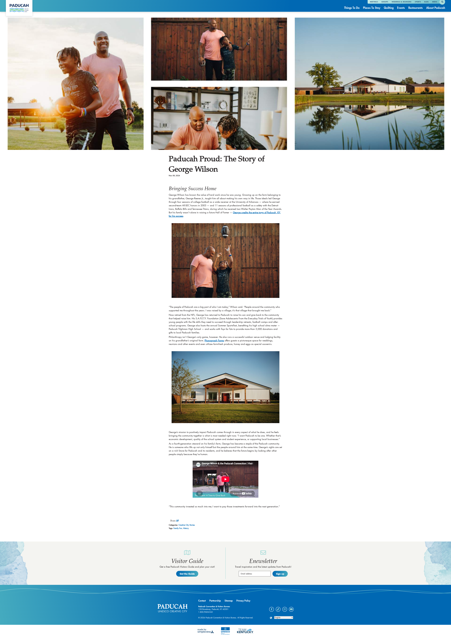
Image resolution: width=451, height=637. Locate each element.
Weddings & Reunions (402, 2)
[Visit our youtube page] (291, 609)
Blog (426, 2)
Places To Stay (371, 8)
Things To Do (352, 8)
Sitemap (229, 600)
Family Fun (177, 528)
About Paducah (435, 8)
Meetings (374, 2)
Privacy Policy (243, 600)
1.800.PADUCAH (205, 612)
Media (434, 2)
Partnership (215, 600)
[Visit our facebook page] (271, 609)
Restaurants (415, 8)
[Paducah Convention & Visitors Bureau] (172, 608)
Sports (418, 2)
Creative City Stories (187, 525)
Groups (384, 2)
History (186, 528)
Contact (202, 600)
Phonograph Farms (214, 340)
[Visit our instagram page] (285, 609)
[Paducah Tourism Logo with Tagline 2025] (19, 8)
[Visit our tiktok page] (278, 609)
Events (401, 8)
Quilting (389, 8)
